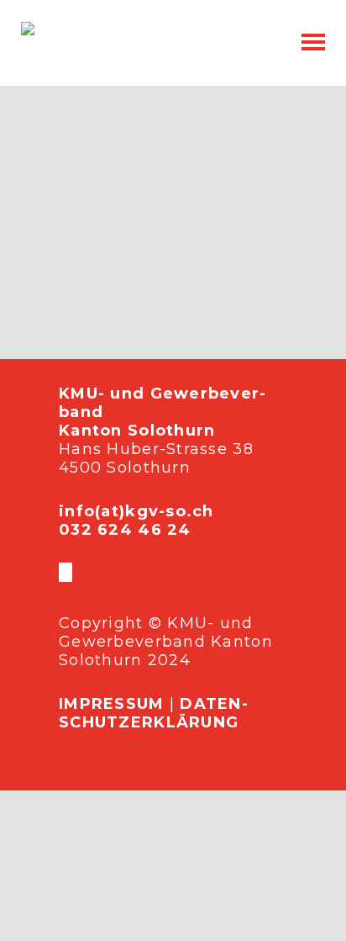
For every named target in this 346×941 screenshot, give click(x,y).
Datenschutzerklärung (153, 713)
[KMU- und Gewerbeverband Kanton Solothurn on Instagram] (67, 572)
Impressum (112, 704)
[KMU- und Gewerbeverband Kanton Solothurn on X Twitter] (64, 572)
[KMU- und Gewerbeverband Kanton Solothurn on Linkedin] (70, 572)
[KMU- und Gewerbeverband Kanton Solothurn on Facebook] (60, 572)
